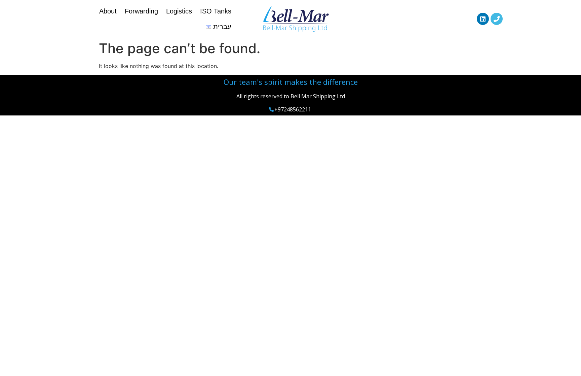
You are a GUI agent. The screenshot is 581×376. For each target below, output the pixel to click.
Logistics (179, 11)
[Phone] (497, 19)
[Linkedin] (483, 19)
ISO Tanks (215, 11)
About (108, 11)
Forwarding (141, 11)
